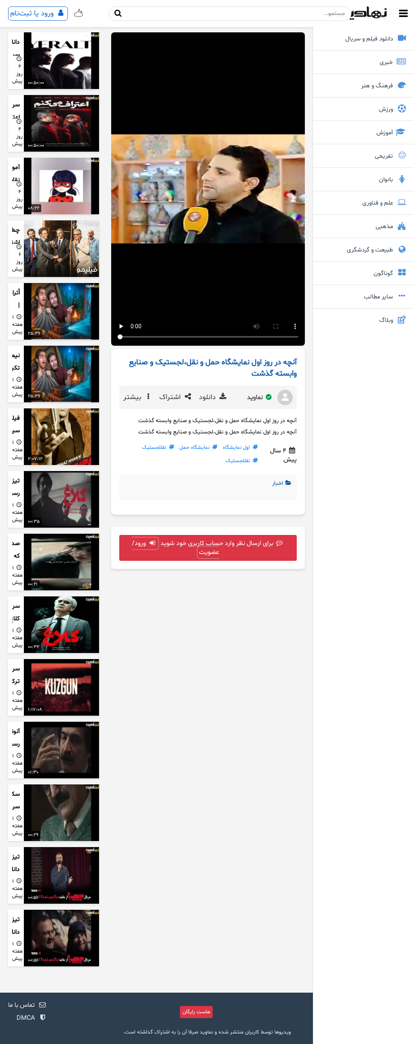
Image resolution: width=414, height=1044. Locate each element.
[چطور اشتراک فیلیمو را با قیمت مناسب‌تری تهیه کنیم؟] (61, 248)
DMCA (26, 1018)
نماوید (255, 397)
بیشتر (133, 397)
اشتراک (171, 397)
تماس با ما (21, 1005)
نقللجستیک (154, 447)
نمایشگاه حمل (194, 447)
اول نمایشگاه (236, 447)
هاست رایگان (196, 1012)
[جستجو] (118, 13)
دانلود (208, 397)
